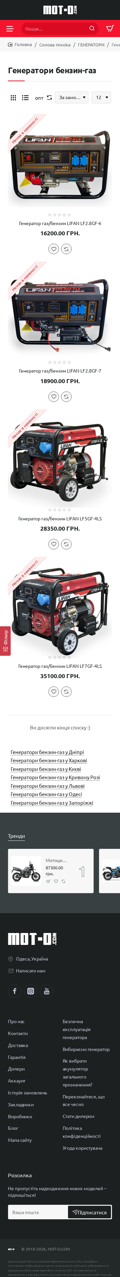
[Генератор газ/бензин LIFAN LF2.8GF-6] (60, 165)
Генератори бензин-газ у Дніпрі (47, 752)
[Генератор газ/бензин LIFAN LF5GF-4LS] (60, 461)
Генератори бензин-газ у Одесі (46, 794)
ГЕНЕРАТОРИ (91, 44)
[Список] (25, 97)
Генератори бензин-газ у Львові (48, 786)
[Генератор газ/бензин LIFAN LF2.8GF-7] (60, 313)
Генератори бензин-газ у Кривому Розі (55, 777)
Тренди (16, 836)
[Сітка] (13, 97)
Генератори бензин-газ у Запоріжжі (52, 802)
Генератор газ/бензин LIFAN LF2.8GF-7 (60, 371)
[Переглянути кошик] (110, 28)
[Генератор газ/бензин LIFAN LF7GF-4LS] (60, 608)
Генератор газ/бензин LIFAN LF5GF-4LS (60, 518)
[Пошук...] (92, 28)
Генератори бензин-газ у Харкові (49, 760)
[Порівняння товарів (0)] (48, 97)
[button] (53, 249)
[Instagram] (30, 991)
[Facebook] (14, 991)
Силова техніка (55, 44)
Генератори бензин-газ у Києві (46, 769)
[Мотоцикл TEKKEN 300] (26, 871)
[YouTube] (46, 991)
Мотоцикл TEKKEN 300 (57, 860)
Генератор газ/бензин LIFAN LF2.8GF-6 (60, 223)
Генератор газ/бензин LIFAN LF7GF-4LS (60, 666)
